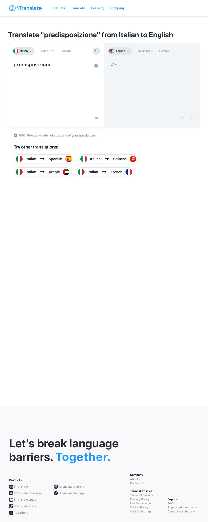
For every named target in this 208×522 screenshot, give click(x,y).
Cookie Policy (139, 507)
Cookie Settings (141, 511)
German (164, 50)
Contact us (137, 483)
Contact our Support (181, 511)
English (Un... (47, 50)
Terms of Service (141, 495)
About (134, 479)
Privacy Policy (140, 499)
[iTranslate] (25, 8)
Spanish (66, 50)
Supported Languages (183, 507)
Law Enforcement (141, 503)
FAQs (171, 503)
